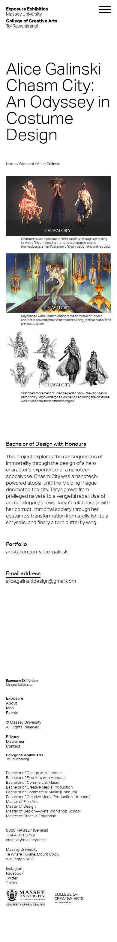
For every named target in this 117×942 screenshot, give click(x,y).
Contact (13, 746)
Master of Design (21, 806)
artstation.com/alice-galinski (37, 552)
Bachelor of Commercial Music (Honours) (41, 792)
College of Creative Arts (24, 757)
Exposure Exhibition (22, 682)
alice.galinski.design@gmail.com (41, 581)
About (11, 703)
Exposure (14, 698)
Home (11, 164)
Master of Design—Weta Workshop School (43, 811)
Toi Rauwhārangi (31, 23)
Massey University (27, 11)
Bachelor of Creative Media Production (39, 787)
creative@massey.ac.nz (26, 840)
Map (10, 708)
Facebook (14, 873)
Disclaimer (15, 741)
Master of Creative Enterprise (31, 816)
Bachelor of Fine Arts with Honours (36, 777)
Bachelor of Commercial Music (32, 782)
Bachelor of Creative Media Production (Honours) (48, 797)
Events (12, 712)
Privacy (12, 736)
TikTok (11, 883)
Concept (26, 164)
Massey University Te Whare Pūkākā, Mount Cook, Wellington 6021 (32, 854)
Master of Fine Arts (22, 801)
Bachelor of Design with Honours (34, 773)
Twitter (11, 878)
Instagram (14, 868)
